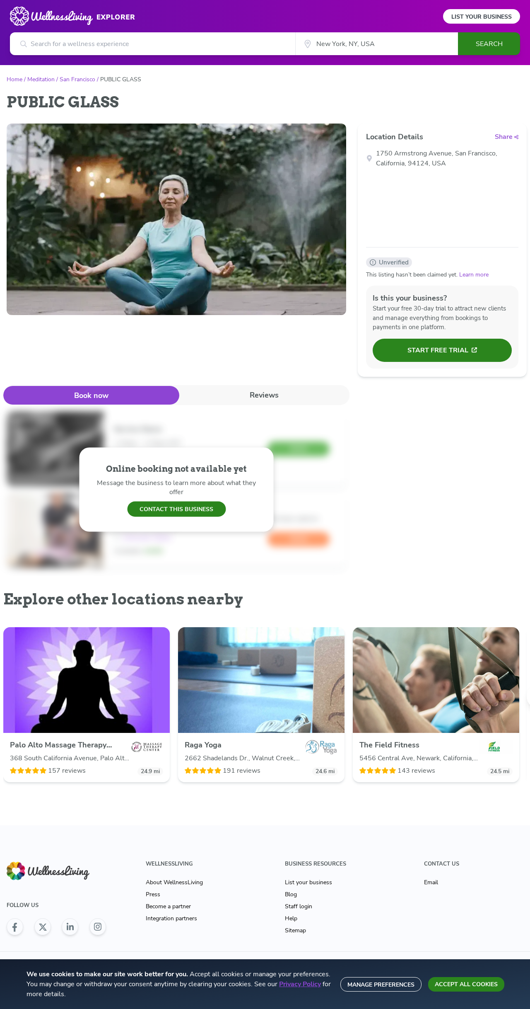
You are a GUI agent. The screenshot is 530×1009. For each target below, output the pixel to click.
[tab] (91, 395)
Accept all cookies (466, 984)
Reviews (264, 395)
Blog (291, 894)
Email (431, 882)
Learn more (474, 275)
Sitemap (295, 930)
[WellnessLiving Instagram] (97, 927)
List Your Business (481, 17)
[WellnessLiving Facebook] (15, 927)
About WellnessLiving (174, 882)
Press (153, 894)
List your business (308, 882)
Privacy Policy (300, 984)
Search (489, 44)
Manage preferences (380, 985)
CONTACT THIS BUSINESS (176, 509)
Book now (91, 395)
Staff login (298, 906)
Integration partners (171, 918)
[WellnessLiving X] (42, 927)
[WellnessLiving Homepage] (56, 871)
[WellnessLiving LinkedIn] (70, 927)
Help (291, 918)
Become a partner (168, 906)
